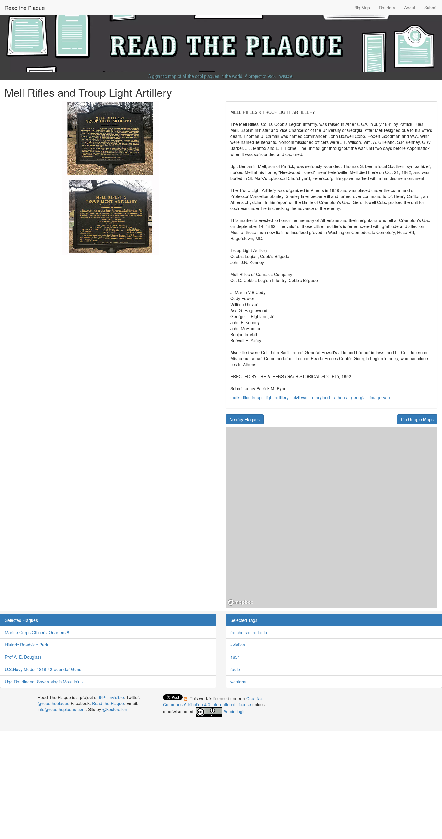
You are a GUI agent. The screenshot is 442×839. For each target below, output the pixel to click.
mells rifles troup (246, 397)
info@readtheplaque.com (62, 709)
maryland (321, 397)
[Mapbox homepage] (240, 602)
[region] (331, 517)
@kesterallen (114, 709)
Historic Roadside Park (26, 645)
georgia (358, 397)
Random (387, 8)
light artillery (277, 397)
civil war (300, 397)
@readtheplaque (53, 703)
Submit (430, 8)
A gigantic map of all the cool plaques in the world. (196, 76)
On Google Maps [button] (417, 419)
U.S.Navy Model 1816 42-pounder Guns (43, 669)
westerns (238, 682)
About (409, 8)
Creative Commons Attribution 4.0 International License (212, 701)
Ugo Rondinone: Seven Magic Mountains (44, 682)
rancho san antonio (248, 632)
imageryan (380, 397)
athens (340, 397)
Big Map (362, 8)
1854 (235, 657)
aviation (237, 645)
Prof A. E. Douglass (23, 657)
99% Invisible (280, 76)
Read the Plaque (25, 7)
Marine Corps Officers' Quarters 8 (37, 632)
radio (235, 669)
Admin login (234, 711)
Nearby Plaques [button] (244, 419)
